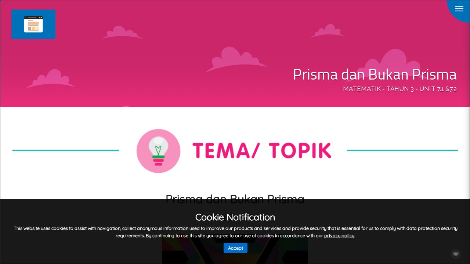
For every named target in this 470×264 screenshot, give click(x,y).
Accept (235, 248)
